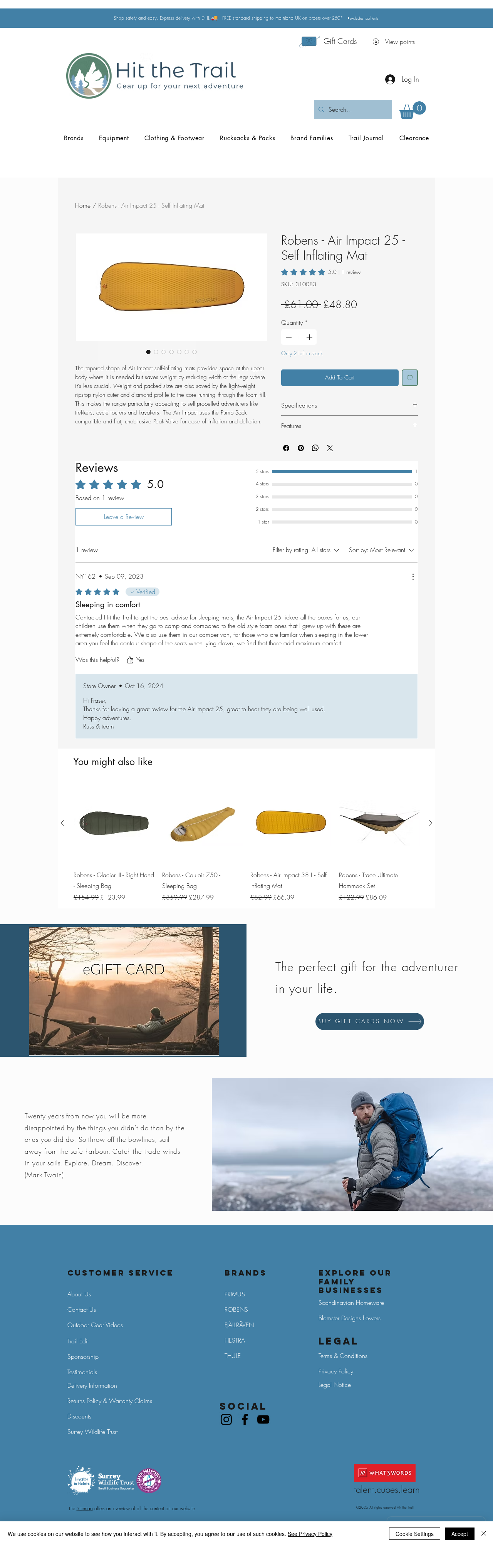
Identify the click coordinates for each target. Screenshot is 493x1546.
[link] (321, 272)
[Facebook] (244, 1419)
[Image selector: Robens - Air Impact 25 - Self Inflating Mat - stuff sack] (156, 352)
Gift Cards (340, 41)
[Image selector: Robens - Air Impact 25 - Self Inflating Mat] (148, 352)
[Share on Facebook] (286, 448)
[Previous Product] (62, 823)
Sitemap (85, 1508)
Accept (459, 1534)
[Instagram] (226, 1419)
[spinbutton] (299, 337)
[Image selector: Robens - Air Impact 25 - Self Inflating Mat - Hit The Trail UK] (179, 352)
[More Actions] (413, 576)
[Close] (483, 1534)
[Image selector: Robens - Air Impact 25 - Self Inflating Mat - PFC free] (187, 352)
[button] (412, 110)
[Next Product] (430, 823)
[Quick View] (114, 823)
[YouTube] (263, 1419)
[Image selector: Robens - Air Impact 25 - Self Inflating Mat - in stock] (164, 352)
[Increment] (310, 337)
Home (83, 205)
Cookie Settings (415, 1534)
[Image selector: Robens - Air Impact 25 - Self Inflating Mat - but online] (171, 352)
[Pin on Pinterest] (300, 448)
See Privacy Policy (310, 1534)
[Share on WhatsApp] (315, 448)
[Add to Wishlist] (410, 377)
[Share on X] (330, 448)
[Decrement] (287, 337)
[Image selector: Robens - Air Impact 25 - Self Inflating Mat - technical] (194, 352)
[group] (246, 842)
